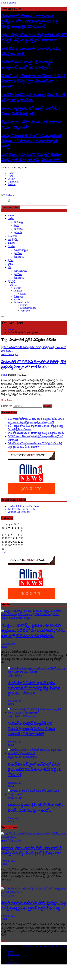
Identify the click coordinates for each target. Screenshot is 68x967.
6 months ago (8, 916)
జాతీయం (18, 229)
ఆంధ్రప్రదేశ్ (13, 239)
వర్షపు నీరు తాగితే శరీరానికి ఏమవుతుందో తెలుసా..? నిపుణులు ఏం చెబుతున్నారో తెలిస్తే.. (31, 141)
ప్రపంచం (18, 232)
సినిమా (11, 246)
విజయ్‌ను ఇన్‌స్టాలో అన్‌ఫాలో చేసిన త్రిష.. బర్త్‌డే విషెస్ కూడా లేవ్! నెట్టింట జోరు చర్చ (35, 769)
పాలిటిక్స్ (18, 222)
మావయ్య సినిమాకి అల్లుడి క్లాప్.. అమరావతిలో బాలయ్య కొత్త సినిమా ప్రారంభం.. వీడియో (34, 688)
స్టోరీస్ (10, 264)
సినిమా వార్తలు (21, 250)
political (18, 290)
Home (11, 173)
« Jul (3, 552)
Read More (6, 400)
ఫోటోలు (18, 253)
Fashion (11, 184)
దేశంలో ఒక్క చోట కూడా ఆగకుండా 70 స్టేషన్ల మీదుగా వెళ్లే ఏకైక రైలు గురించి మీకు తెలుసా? (33, 81)
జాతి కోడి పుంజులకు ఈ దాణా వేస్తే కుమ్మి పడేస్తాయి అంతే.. (36, 432)
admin (4, 374)
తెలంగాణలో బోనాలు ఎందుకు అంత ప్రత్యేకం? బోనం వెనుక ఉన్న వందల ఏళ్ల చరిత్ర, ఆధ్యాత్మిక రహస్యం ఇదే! (29, 21)
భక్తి (9, 267)
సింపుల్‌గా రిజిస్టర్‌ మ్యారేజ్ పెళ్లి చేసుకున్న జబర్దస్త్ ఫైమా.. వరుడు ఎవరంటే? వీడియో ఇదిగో (31, 728)
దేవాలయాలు (20, 271)
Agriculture (13, 181)
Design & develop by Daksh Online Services (42, 946)
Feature (24, 305)
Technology (13, 963)
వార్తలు (11, 218)
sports (17, 299)
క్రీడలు (10, 260)
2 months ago (8, 643)
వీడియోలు (19, 257)
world (10, 175)
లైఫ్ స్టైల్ (11, 281)
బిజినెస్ (11, 243)
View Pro (25, 310)
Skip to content (8, 2)
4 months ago (8, 861)
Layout (17, 287)
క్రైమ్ (16, 225)
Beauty (11, 178)
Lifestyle (18, 296)
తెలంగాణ (12, 236)
